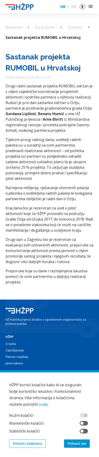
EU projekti (45, 27)
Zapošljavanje (15, 350)
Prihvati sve (77, 443)
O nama (11, 344)
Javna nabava (14, 363)
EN (73, 6)
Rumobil (75, 27)
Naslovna (14, 27)
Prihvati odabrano (27, 443)
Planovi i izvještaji (17, 357)
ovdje (43, 404)
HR (62, 6)
